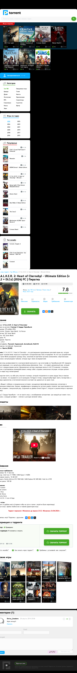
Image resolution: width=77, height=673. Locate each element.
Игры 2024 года (28, 291)
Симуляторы (20, 100)
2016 (8, 135)
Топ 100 (6, 88)
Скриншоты (35, 301)
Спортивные (7, 103)
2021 (18, 127)
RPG (5, 100)
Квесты (18, 94)
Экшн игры (46, 290)
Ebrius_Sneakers (13, 619)
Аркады (6, 91)
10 (71, 293)
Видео (45, 301)
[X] (52, 311)
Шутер (18, 105)
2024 (8, 124)
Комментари (68, 301)
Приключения (20, 97)
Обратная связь (20, 663)
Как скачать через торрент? (24, 550)
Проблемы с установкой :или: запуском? (53, 550)
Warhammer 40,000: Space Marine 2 (18, 220)
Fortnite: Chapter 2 (15, 244)
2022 (8, 127)
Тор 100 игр (31, 290)
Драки (6, 94)
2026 (8, 121)
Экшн (5, 108)
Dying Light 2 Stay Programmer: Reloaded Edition (18, 185)
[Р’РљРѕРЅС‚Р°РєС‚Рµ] (43, 311)
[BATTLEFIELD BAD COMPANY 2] (33, 602)
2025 (18, 121)
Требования (55, 301)
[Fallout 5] (18, 581)
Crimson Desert (18, 228)
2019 (18, 130)
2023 (18, 124)
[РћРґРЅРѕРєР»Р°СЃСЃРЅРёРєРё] (46, 311)
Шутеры (39, 290)
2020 (8, 130)
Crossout (12, 261)
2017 (18, 132)
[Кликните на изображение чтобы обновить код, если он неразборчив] (52, 652)
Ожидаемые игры (21, 88)
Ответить (9, 624)
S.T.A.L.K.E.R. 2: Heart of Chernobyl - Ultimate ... (18, 176)
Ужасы (6, 105)
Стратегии (19, 103)
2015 (18, 135)
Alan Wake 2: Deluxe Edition (18, 202)
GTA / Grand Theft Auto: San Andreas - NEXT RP (18, 253)
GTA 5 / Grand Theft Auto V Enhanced (18, 150)
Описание (24, 301)
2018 (8, 132)
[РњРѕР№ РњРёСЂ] (49, 311)
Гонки (18, 91)
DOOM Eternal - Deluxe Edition (18, 166)
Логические (7, 97)
